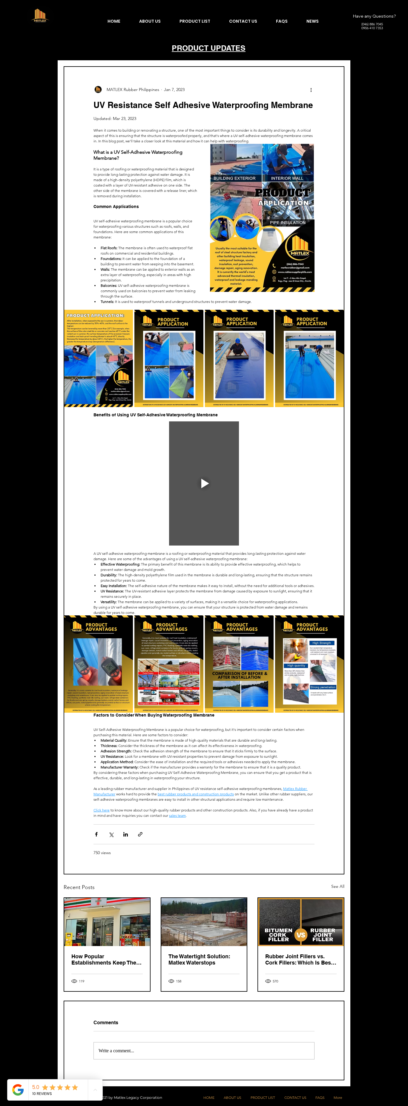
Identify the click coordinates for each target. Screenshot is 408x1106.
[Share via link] (140, 834)
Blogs (68, 48)
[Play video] (204, 483)
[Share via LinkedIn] (125, 834)
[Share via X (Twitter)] (111, 834)
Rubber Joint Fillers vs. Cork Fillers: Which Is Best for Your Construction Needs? (299, 959)
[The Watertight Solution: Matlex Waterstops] (204, 922)
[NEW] (40, 16)
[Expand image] (98, 358)
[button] (337, 48)
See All (337, 886)
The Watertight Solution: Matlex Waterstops (199, 959)
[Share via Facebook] (96, 834)
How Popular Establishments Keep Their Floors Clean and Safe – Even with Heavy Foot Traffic (105, 959)
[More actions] (311, 89)
